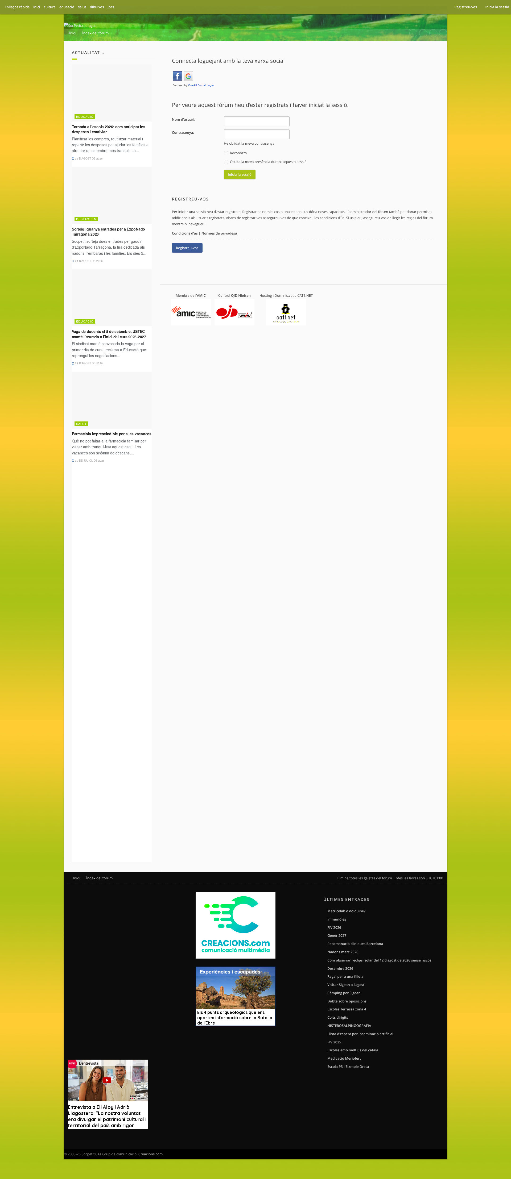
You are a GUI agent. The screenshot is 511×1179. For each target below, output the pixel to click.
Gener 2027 (336, 935)
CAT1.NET (305, 295)
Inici (76, 878)
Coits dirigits (337, 1017)
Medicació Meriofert (344, 1058)
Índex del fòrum (99, 878)
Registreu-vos (187, 247)
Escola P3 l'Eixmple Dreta (348, 1066)
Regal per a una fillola (345, 976)
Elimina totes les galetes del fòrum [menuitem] (364, 878)
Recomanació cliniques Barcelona (355, 943)
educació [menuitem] (66, 7)
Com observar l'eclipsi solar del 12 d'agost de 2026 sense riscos (379, 960)
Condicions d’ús (185, 233)
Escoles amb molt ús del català (352, 1050)
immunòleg (336, 919)
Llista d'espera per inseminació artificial (360, 1033)
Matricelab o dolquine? (346, 911)
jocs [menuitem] (111, 7)
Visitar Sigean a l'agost (345, 984)
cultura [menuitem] (50, 7)
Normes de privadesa (219, 233)
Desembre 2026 (340, 968)
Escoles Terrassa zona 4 (346, 1009)
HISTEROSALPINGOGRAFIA (349, 1025)
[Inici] (80, 25)
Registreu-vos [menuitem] (465, 7)
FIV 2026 (334, 927)
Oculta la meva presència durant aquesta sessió (268, 161)
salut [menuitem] (82, 7)
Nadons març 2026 (342, 952)
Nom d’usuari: (183, 119)
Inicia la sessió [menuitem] (497, 7)
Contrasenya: (183, 132)
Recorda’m (238, 152)
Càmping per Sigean (344, 992)
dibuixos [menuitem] (97, 7)
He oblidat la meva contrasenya (249, 143)
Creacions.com (150, 1154)
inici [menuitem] (36, 7)
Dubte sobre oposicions (346, 1001)
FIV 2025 (334, 1042)
